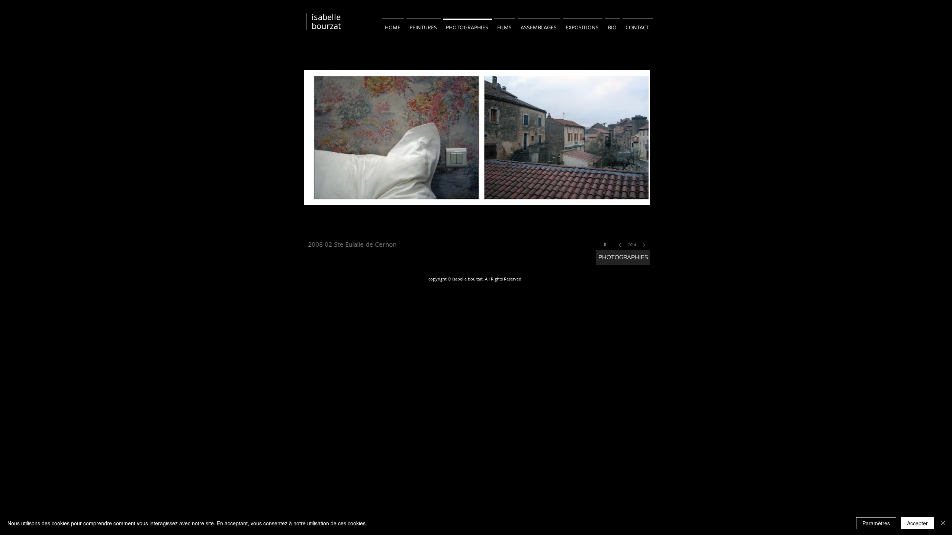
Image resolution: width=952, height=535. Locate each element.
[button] (477, 150)
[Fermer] (943, 523)
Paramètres (876, 523)
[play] (606, 242)
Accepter (917, 523)
